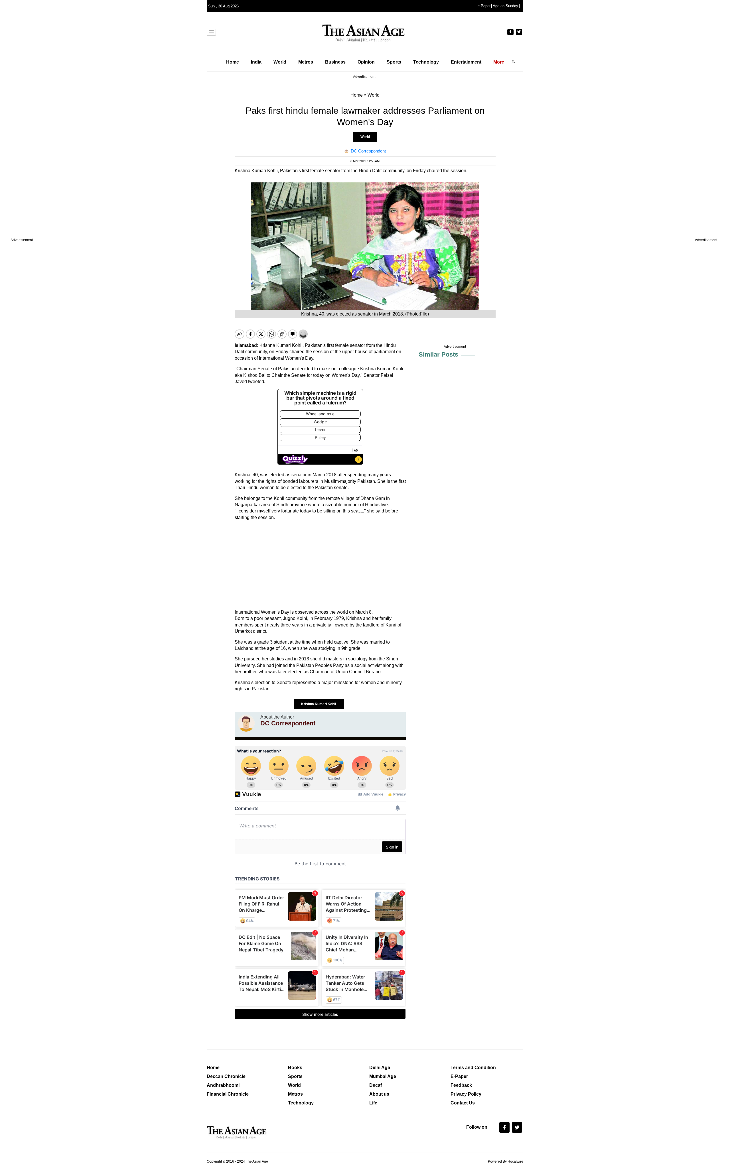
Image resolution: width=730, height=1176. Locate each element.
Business (335, 62)
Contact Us (463, 1102)
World (279, 62)
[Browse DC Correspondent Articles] (246, 723)
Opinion (366, 62)
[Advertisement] (320, 565)
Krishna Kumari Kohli (319, 704)
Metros (305, 62)
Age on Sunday (505, 6)
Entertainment (466, 62)
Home (232, 62)
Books (295, 1067)
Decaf (375, 1085)
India (256, 62)
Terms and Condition (473, 1067)
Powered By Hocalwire (505, 1161)
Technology (426, 62)
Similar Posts (438, 354)
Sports (394, 62)
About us (379, 1094)
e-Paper (484, 6)
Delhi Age (379, 1067)
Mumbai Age (382, 1076)
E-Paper (459, 1076)
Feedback (461, 1085)
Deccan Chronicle (226, 1076)
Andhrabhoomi (223, 1085)
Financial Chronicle (228, 1094)
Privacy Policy (466, 1094)
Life (373, 1102)
